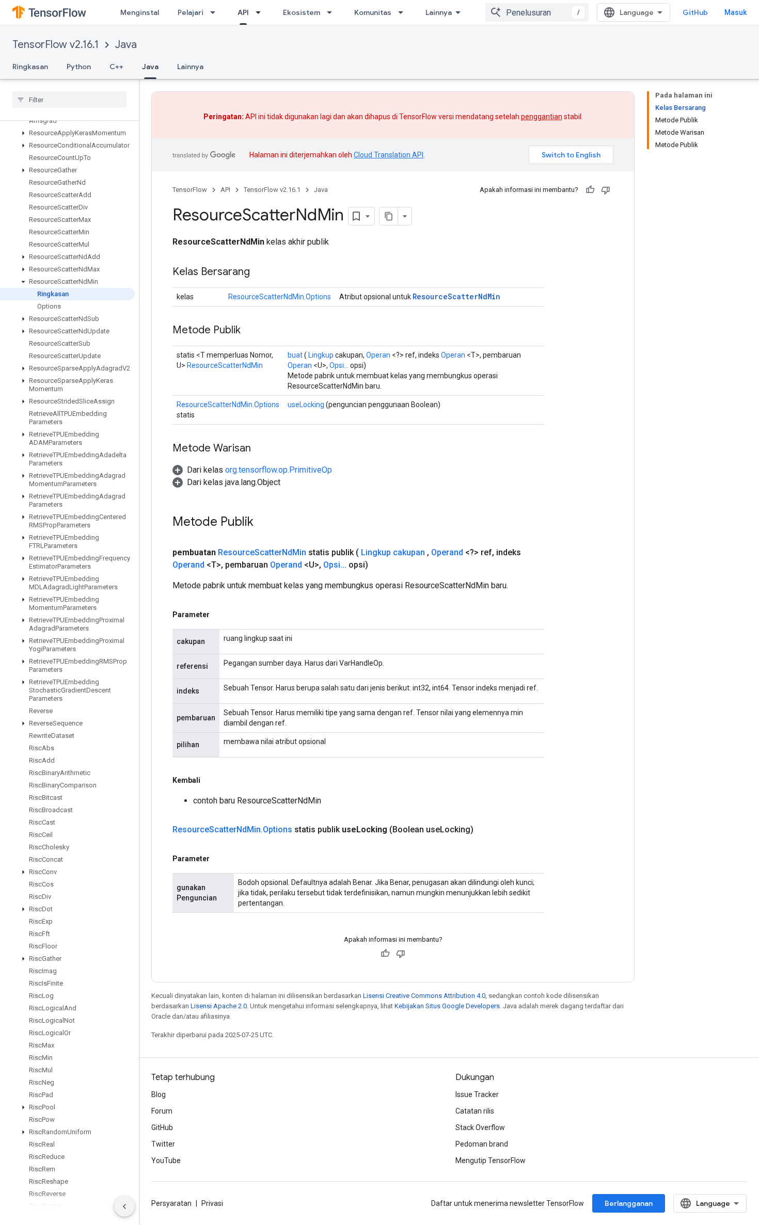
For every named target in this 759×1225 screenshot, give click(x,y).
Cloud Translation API (388, 155)
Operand (447, 552)
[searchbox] (69, 99)
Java (126, 44)
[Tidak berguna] (605, 190)
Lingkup (321, 355)
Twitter (163, 1144)
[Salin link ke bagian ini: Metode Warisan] (261, 449)
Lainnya (438, 12)
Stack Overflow (480, 1127)
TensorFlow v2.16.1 (55, 44)
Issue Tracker (477, 1094)
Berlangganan (629, 1203)
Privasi (212, 1203)
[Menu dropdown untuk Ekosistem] (332, 12)
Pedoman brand (481, 1144)
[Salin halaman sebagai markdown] (389, 216)
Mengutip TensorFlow (490, 1160)
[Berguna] (590, 190)
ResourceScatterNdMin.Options (279, 297)
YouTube (166, 1160)
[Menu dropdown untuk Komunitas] (403, 12)
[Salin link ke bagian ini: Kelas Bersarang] (260, 272)
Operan (378, 355)
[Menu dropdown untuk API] (261, 12)
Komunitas (372, 12)
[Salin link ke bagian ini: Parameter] (220, 614)
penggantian (541, 116)
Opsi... (339, 365)
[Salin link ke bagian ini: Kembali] (210, 780)
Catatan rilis (474, 1111)
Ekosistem (301, 12)
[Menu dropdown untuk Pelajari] (215, 12)
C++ (116, 66)
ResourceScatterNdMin (456, 296)
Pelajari (190, 12)
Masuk (735, 12)
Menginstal (139, 12)
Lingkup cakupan (393, 552)
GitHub (695, 12)
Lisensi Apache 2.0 (219, 1006)
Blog (158, 1094)
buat (295, 355)
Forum (161, 1111)
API (243, 12)
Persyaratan (171, 1203)
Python (79, 66)
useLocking (306, 404)
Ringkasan (30, 66)
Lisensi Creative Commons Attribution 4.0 (424, 996)
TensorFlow (189, 190)
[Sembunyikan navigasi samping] (124, 1206)
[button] (67, 133)
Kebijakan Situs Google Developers (447, 1006)
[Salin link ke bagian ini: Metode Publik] (251, 331)
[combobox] (537, 12)
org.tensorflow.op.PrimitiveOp (278, 470)
